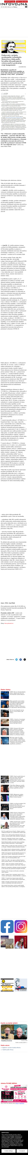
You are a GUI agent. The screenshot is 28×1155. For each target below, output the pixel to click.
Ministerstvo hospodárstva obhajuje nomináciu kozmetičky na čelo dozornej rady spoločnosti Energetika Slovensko (13, 868)
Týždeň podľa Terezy (7, 1049)
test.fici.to (22, 1103)
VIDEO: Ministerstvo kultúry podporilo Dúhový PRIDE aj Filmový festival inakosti (16, 796)
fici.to (17, 1103)
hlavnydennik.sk (8, 623)
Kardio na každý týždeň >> (21, 1042)
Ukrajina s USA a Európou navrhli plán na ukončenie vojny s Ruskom (12, 871)
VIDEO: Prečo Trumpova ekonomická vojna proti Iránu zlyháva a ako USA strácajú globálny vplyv (13, 857)
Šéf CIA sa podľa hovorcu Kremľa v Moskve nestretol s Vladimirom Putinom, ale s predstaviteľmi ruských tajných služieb (13, 832)
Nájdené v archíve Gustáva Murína (11, 1047)
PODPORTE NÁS (10, 1)
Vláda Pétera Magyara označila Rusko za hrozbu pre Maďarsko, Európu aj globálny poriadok (17, 786)
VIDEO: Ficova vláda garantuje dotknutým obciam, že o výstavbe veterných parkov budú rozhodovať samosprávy (13, 835)
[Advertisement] (14, 23)
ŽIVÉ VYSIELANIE (22, 1)
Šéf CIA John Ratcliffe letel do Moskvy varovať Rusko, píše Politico (17, 711)
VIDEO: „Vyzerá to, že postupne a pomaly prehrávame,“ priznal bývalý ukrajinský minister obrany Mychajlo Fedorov (17, 721)
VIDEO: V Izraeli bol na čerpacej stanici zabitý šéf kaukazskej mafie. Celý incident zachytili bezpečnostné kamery (13, 879)
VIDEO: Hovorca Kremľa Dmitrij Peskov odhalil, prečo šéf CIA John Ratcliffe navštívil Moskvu (17, 693)
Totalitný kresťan (6, 1041)
